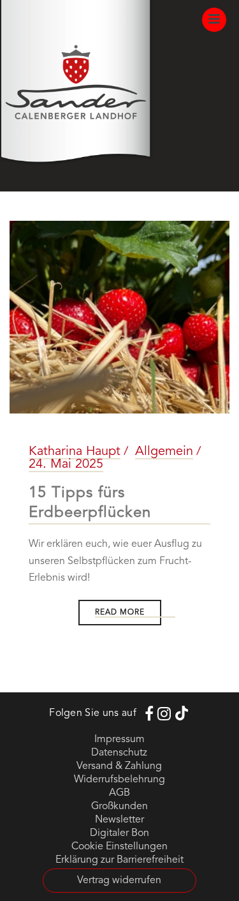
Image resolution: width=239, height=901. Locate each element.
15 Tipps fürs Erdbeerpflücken (90, 503)
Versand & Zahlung (119, 766)
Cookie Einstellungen (119, 847)
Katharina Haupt (74, 451)
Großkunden (119, 806)
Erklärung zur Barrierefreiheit (119, 860)
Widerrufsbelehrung (119, 780)
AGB (119, 793)
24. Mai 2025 (66, 464)
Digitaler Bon (119, 833)
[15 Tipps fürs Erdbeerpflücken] (119, 317)
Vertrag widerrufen (119, 880)
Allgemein (164, 451)
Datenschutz (119, 753)
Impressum (119, 739)
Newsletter (119, 820)
